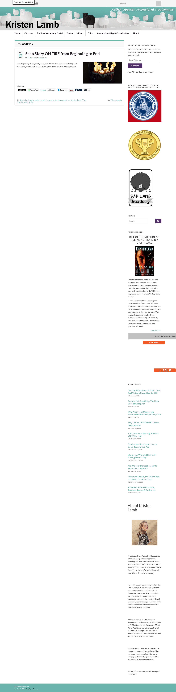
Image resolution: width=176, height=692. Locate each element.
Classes (28, 33)
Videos (80, 33)
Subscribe (135, 65)
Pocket (43, 90)
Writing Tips (42, 58)
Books (70, 33)
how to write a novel (36, 100)
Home (17, 33)
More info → (156, 330)
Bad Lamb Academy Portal (50, 33)
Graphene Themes (32, 689)
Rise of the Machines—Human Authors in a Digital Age (144, 240)
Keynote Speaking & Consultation (113, 33)
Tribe (90, 33)
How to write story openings (58, 100)
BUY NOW (153, 342)
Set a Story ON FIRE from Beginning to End (62, 53)
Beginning (24, 100)
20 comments (116, 100)
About (136, 33)
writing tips (28, 102)
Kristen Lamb (32, 58)
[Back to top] (170, 686)
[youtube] (36, 3)
